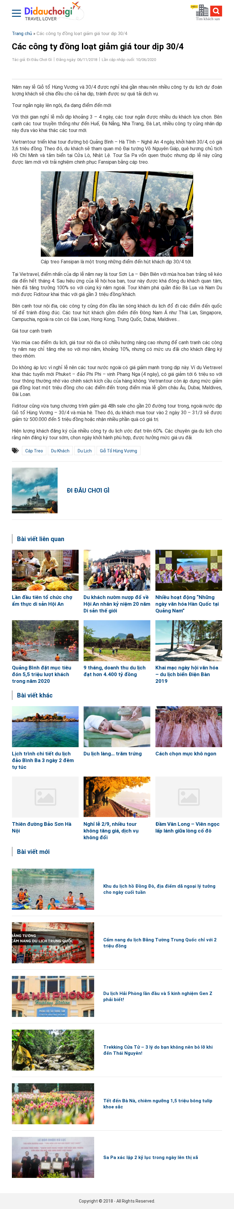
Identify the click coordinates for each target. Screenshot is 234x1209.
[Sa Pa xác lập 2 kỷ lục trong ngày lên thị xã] (53, 1157)
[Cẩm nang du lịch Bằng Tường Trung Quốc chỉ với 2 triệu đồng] (53, 942)
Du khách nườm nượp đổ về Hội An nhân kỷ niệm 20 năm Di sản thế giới (116, 604)
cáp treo (34, 450)
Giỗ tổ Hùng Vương (118, 450)
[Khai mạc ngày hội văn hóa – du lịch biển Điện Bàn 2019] (188, 640)
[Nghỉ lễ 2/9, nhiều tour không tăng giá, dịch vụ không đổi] (116, 797)
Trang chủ (22, 33)
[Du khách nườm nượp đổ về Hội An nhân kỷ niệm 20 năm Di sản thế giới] (116, 570)
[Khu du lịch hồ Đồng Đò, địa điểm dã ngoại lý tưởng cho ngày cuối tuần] (53, 889)
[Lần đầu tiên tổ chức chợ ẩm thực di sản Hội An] (45, 570)
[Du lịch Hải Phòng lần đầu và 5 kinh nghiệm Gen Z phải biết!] (53, 996)
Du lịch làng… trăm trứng (112, 754)
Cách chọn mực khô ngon (185, 754)
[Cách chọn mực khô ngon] (188, 726)
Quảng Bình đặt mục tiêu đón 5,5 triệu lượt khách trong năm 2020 (41, 674)
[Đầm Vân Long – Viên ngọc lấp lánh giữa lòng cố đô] (188, 797)
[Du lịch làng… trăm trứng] (116, 726)
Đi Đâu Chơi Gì (88, 490)
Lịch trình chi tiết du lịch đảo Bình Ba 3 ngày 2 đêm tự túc (43, 760)
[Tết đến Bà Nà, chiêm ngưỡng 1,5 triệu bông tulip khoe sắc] (53, 1103)
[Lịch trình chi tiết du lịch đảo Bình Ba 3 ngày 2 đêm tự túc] (45, 726)
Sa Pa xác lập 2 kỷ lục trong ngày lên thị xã (150, 1157)
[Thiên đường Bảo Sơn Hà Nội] (45, 797)
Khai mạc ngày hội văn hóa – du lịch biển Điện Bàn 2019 (186, 674)
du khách (60, 450)
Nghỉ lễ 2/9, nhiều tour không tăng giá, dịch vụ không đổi (111, 830)
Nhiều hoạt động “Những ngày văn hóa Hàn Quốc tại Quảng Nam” (187, 604)
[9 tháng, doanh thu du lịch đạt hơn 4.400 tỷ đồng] (116, 640)
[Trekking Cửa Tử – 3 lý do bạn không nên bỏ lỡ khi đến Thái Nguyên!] (53, 1050)
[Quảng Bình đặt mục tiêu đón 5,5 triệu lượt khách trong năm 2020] (45, 640)
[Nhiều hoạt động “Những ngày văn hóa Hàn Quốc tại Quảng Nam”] (188, 570)
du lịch (85, 450)
